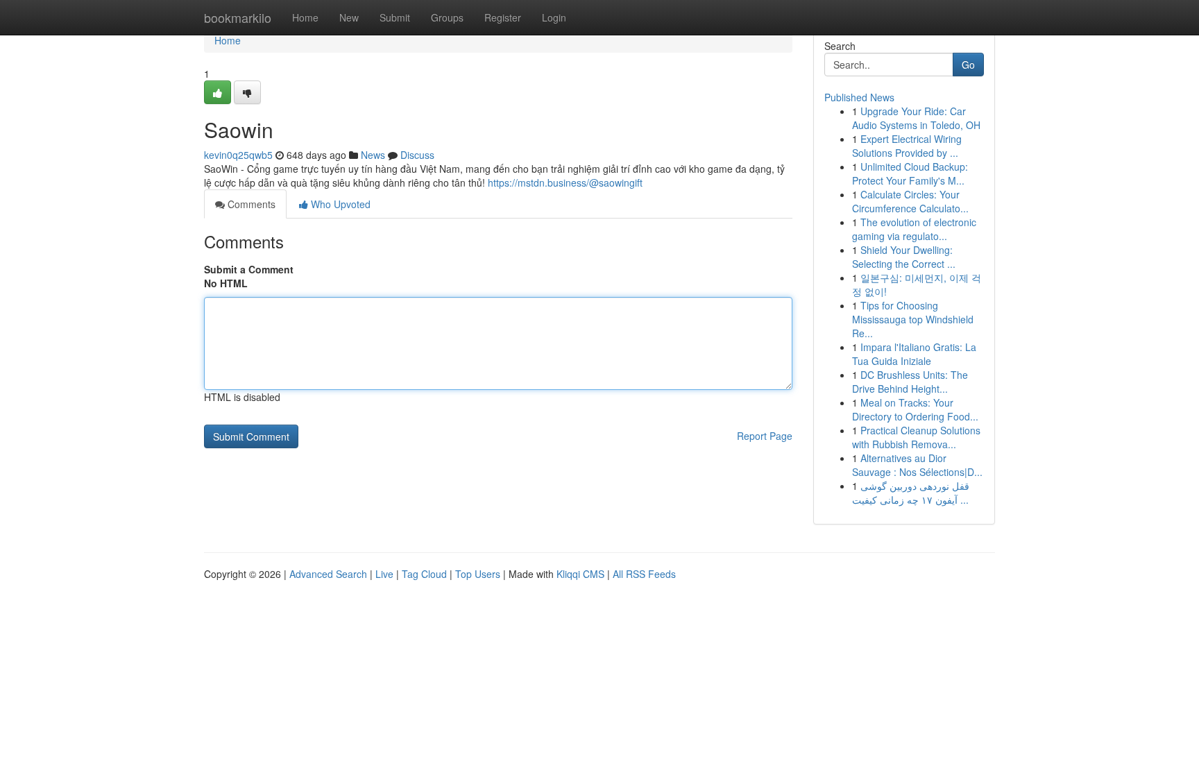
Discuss (417, 155)
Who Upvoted (339, 204)
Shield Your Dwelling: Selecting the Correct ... (903, 257)
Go (968, 64)
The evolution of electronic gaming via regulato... (914, 229)
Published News (859, 97)
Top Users (477, 574)
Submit (395, 17)
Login (554, 17)
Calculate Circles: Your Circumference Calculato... (910, 201)
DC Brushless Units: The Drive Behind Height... (910, 381)
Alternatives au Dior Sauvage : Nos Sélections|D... (917, 465)
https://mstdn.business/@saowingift (565, 182)
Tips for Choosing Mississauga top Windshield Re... (912, 319)
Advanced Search (328, 574)
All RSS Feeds (644, 574)
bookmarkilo (237, 17)
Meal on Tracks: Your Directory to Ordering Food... (915, 409)
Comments (250, 204)
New (349, 17)
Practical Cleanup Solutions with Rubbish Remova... (916, 437)
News (373, 155)
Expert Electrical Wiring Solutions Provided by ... (907, 146)
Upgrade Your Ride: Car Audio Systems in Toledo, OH (916, 118)
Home (305, 17)
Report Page (764, 436)
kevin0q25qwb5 (238, 155)
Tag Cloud (424, 574)
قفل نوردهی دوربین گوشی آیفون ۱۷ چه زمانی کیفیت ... (910, 492)
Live (384, 574)
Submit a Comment (249, 269)
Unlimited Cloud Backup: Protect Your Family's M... (910, 173)
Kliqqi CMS (580, 574)
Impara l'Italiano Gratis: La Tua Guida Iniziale (914, 354)
